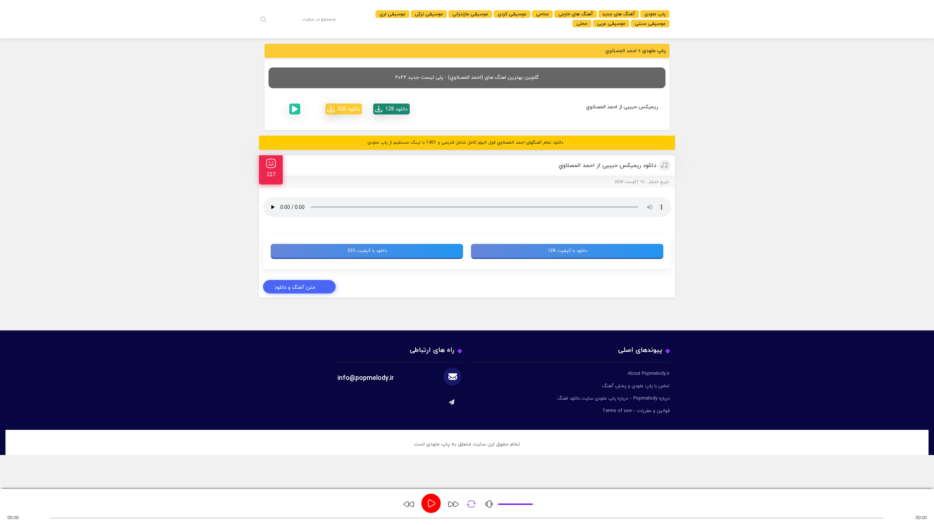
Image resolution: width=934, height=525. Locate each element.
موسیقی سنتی (650, 23)
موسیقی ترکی (429, 14)
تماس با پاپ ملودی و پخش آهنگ (635, 386)
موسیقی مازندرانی (470, 14)
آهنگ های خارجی (575, 14)
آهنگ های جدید (618, 14)
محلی (581, 23)
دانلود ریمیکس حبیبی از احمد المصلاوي (607, 166)
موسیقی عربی (611, 23)
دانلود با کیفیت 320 (367, 251)
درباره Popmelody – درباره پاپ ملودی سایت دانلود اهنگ (613, 398)
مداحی (542, 14)
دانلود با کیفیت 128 (567, 251)
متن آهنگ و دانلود (294, 287)
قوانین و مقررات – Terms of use (635, 411)
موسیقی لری (392, 14)
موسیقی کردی (512, 14)
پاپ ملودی (654, 14)
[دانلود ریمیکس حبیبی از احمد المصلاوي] (391, 109)
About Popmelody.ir (648, 373)
